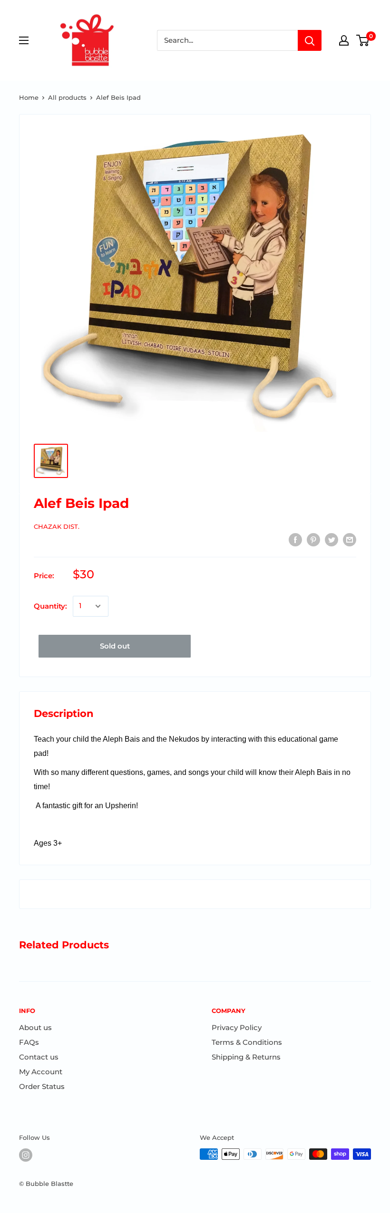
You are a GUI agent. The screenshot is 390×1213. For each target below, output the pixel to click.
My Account (40, 1071)
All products (67, 97)
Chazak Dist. (56, 526)
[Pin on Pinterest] (313, 539)
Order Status (42, 1086)
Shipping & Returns (246, 1056)
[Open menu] (24, 40)
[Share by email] (349, 539)
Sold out (115, 645)
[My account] (344, 40)
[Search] (310, 40)
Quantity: (50, 606)
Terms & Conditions (247, 1042)
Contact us (38, 1056)
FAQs (29, 1042)
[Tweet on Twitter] (331, 539)
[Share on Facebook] (295, 539)
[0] (363, 40)
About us (35, 1027)
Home (29, 97)
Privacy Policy (237, 1027)
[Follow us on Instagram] (25, 1155)
